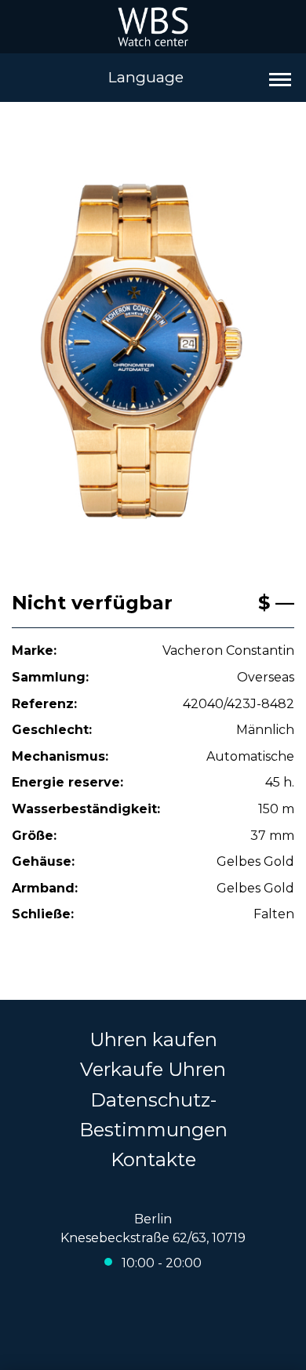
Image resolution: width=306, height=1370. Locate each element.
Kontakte (153, 1159)
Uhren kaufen (153, 1039)
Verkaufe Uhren (153, 1069)
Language (146, 77)
